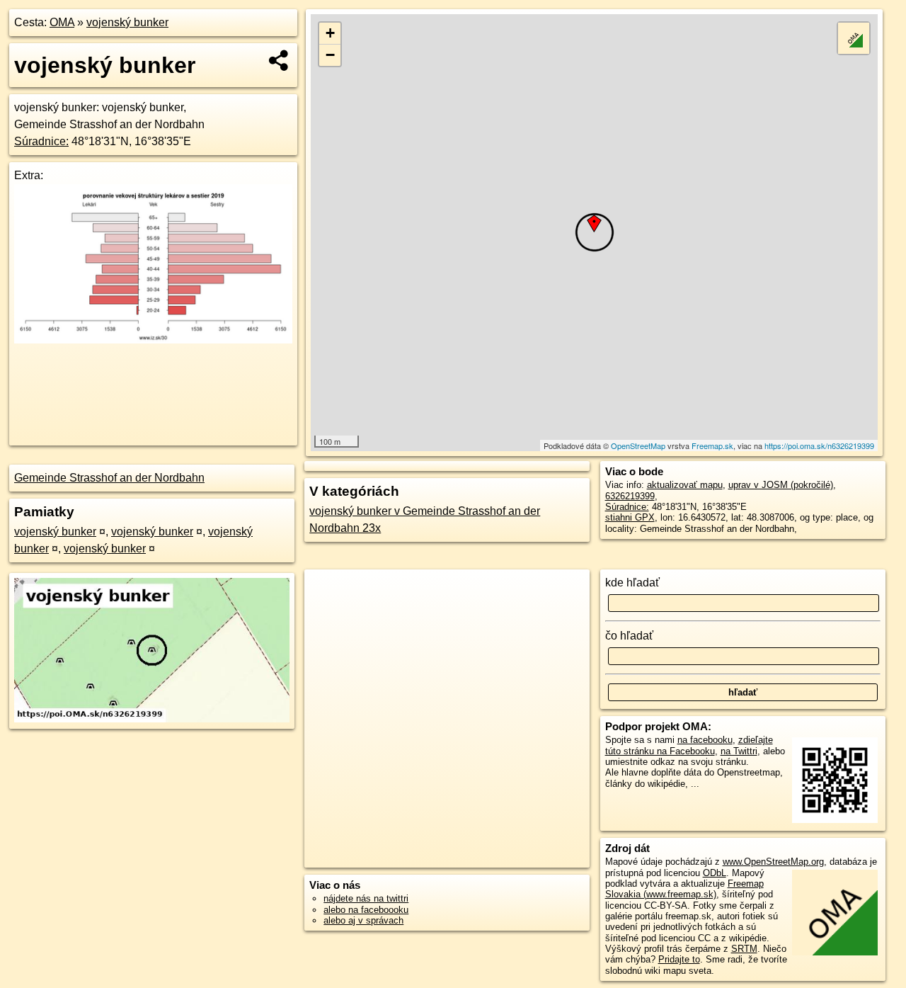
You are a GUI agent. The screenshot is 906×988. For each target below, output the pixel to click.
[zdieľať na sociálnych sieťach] (279, 60)
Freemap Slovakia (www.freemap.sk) (684, 888)
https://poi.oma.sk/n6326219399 (819, 445)
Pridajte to (679, 959)
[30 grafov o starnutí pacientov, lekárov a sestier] (153, 340)
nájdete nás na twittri (365, 898)
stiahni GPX (630, 517)
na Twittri (739, 751)
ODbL (714, 873)
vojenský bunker (127, 22)
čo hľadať (629, 636)
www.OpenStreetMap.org (773, 861)
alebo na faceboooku (365, 909)
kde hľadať (632, 583)
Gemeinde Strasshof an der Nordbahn (109, 478)
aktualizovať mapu (685, 484)
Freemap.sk (712, 445)
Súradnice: (41, 141)
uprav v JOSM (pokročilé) (780, 484)
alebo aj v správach (363, 920)
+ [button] (330, 33)
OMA (62, 22)
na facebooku (705, 739)
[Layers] (853, 38)
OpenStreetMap (638, 445)
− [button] (330, 55)
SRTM (744, 948)
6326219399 (630, 496)
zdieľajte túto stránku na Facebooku (689, 745)
